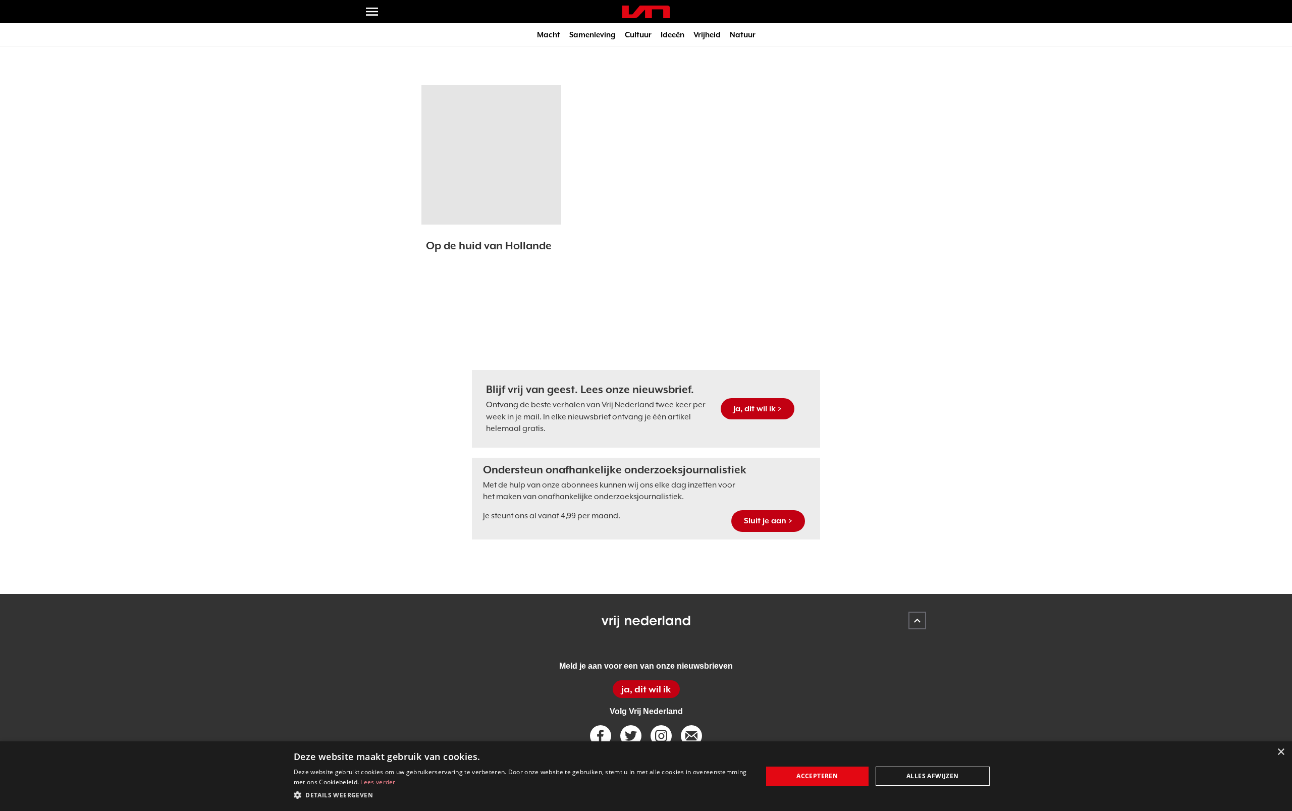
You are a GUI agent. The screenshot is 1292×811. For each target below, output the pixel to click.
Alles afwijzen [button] (932, 776)
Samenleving (592, 34)
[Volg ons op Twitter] (630, 735)
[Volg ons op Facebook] (600, 735)
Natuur (743, 34)
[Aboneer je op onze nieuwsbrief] (691, 735)
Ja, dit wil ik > (757, 408)
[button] (521, 795)
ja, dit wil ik (646, 689)
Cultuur (638, 34)
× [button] (1280, 752)
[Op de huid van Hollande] (491, 155)
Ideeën (672, 34)
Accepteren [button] (817, 776)
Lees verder (377, 782)
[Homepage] (646, 12)
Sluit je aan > (768, 520)
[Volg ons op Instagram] (661, 735)
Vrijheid (707, 34)
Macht (548, 34)
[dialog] (646, 776)
